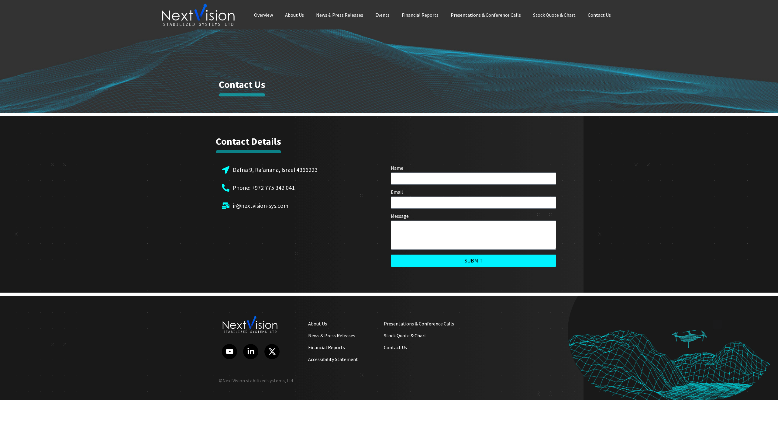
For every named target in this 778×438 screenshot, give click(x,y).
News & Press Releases (339, 15)
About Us (294, 15)
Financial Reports (420, 15)
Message (400, 216)
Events (382, 15)
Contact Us (599, 15)
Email (397, 192)
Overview (263, 15)
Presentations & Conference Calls (486, 15)
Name (397, 168)
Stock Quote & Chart (554, 15)
